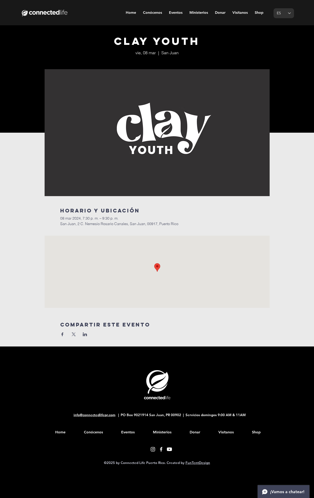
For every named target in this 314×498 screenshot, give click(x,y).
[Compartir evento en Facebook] (62, 334)
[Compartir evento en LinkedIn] (85, 334)
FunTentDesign (198, 463)
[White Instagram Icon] (153, 449)
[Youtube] (169, 449)
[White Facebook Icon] (161, 449)
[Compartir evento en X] (73, 334)
